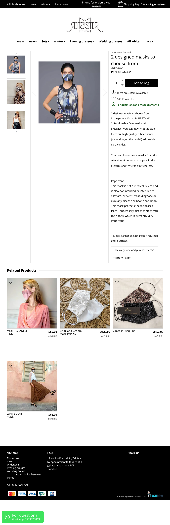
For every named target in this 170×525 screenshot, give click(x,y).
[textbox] (97, 4)
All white (133, 41)
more (148, 41)
